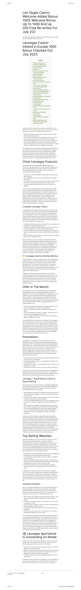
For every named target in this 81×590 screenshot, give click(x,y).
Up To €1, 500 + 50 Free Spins (40, 85)
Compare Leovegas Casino (39, 64)
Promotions (35, 69)
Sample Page (71, 3)
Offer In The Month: (37, 67)
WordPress (71, 586)
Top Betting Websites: (38, 74)
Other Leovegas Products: (39, 62)
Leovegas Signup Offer (38, 101)
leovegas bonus (37, 129)
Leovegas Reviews (37, 102)
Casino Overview (37, 88)
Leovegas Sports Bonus (38, 80)
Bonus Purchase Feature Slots (40, 120)
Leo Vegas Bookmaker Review (40, 86)
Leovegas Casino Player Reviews (40, 99)
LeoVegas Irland (21, 573)
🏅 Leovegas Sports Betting (39, 66)
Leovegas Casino (37, 115)
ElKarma (9, 3)
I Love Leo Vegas (37, 104)
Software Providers (37, 75)
